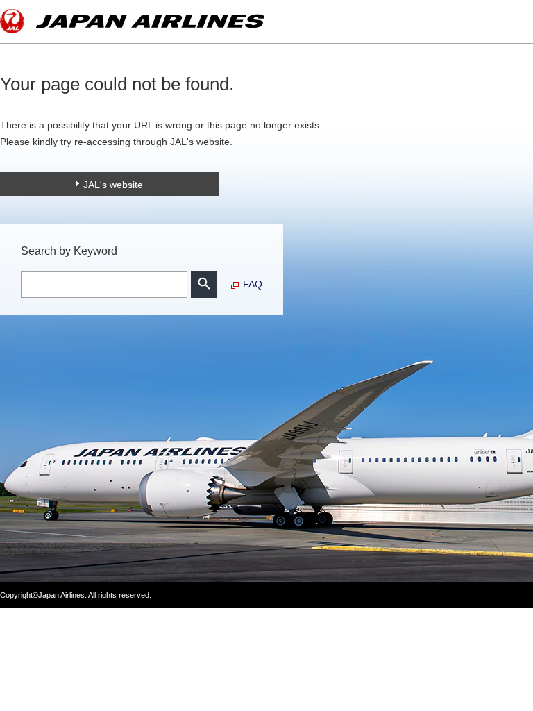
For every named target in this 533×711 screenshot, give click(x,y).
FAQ (252, 284)
